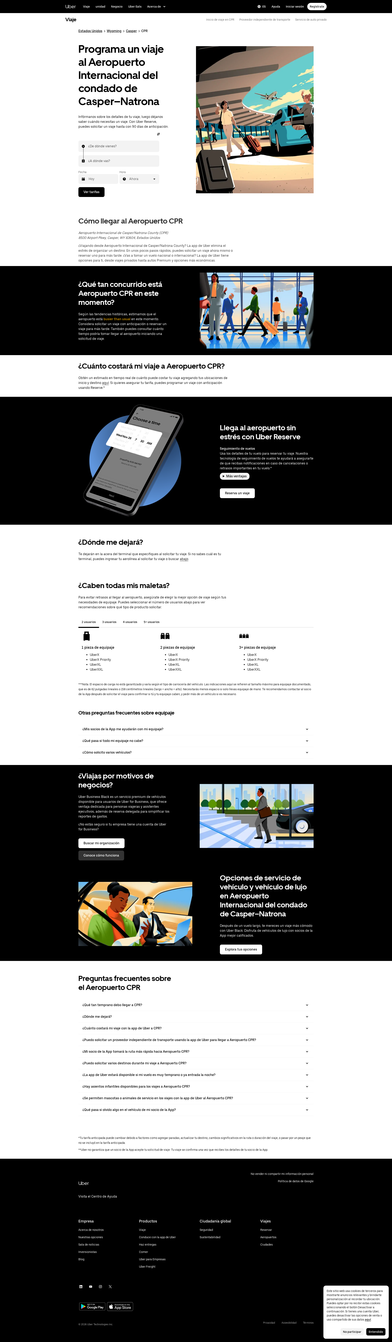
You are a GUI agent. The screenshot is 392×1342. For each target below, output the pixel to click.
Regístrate (317, 6)
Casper (131, 31)
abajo (184, 559)
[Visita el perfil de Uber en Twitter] (110, 1287)
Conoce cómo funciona (101, 855)
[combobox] (88, 146)
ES (264, 6)
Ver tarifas (91, 192)
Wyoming (114, 31)
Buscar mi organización (101, 843)
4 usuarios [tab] (130, 622)
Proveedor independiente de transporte (264, 19)
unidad (100, 6)
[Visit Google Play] (92, 1307)
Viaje (86, 6)
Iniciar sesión (295, 6)
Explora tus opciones (241, 949)
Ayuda (276, 6)
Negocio (116, 6)
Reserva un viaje (237, 493)
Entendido (376, 1331)
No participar (352, 1331)
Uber (70, 6)
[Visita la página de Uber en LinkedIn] (81, 1287)
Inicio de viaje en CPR (220, 19)
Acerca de (154, 6)
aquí (105, 383)
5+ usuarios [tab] (151, 622)
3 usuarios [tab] (109, 622)
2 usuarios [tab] (89, 622)
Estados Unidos (90, 31)
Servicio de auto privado (311, 19)
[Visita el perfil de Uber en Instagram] (100, 1287)
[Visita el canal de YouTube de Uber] (91, 1287)
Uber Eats (134, 6)
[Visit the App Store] (120, 1307)
